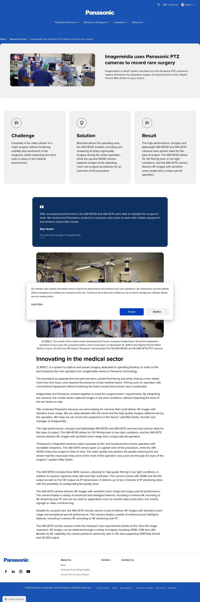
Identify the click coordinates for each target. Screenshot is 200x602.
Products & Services (66, 22)
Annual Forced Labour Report (75, 574)
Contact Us (128, 560)
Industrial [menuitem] (172, 587)
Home (3, 39)
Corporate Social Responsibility (75, 569)
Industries (119, 22)
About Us (137, 22)
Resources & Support (95, 22)
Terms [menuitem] (115, 587)
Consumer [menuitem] (160, 587)
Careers (105, 560)
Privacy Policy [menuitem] (103, 587)
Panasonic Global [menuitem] (145, 587)
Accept (131, 311)
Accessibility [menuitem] (126, 587)
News (63, 564)
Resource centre (18, 39)
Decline (157, 311)
